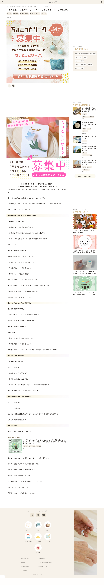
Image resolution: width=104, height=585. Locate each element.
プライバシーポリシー (26, 558)
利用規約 (23, 562)
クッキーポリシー (25, 566)
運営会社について (43, 566)
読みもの (12, 6)
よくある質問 (24, 570)
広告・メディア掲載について (45, 562)
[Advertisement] (37, 102)
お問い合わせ (42, 558)
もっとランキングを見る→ (85, 176)
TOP (7, 6)
